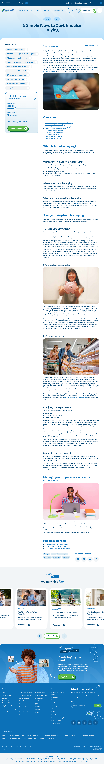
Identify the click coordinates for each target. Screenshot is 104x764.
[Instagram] (73, 722)
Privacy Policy (24, 746)
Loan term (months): (13, 112)
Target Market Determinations (11, 749)
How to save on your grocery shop (76, 397)
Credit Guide (6, 746)
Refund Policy (26, 749)
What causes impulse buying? (55, 125)
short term (56, 557)
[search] (99, 10)
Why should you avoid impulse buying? (58, 127)
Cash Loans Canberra (49, 735)
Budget (46, 554)
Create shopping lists (53, 134)
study (77, 203)
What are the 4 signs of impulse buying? (59, 123)
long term (47, 557)
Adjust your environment (54, 138)
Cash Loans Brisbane (29, 735)
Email (73, 701)
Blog (56, 19)
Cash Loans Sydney (47, 738)
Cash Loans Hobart (86, 735)
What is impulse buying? (53, 121)
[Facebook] (79, 722)
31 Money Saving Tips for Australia (56, 544)
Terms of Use (15, 746)
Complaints (33, 746)
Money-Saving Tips (51, 46)
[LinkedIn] (84, 722)
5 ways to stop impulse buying (55, 128)
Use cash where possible (54, 132)
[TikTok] (95, 722)
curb (53, 554)
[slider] (15, 108)
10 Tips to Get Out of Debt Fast (56, 546)
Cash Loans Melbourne (11, 738)
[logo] (8, 10)
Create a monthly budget (54, 130)
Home (48, 19)
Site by (92, 749)
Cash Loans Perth (30, 738)
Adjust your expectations (54, 136)
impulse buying (62, 554)
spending (66, 557)
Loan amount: (11, 103)
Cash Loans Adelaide (10, 735)
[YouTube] (90, 722)
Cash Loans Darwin (68, 735)
